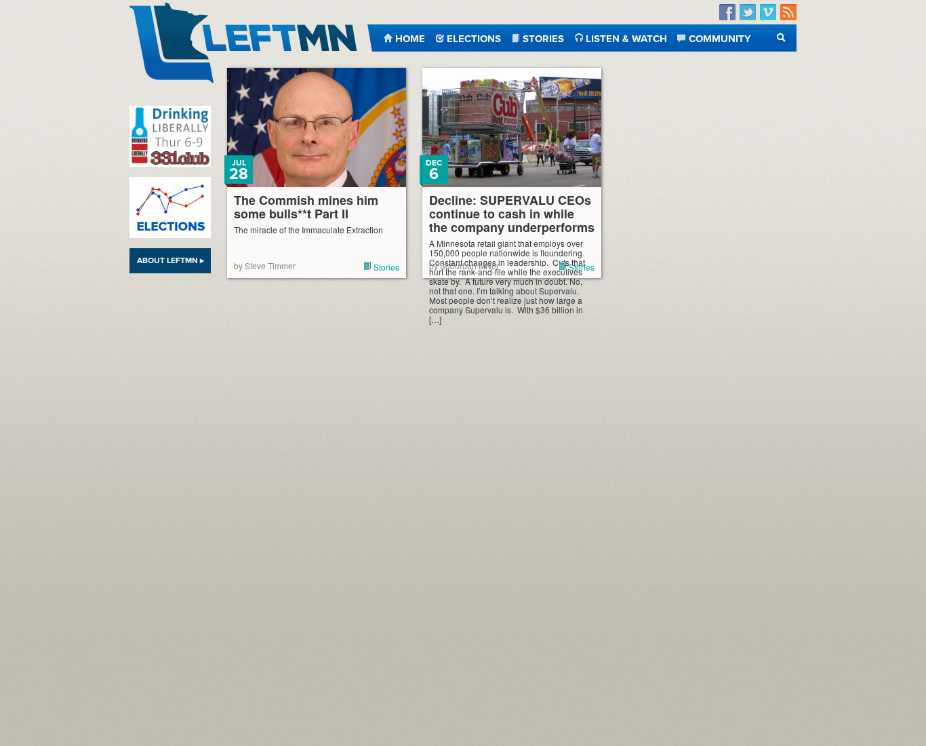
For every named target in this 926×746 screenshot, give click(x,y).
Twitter (748, 12)
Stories (543, 38)
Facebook (727, 12)
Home (410, 38)
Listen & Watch (626, 38)
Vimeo (768, 12)
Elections (474, 38)
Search (781, 38)
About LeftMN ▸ (170, 260)
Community (720, 38)
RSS (788, 12)
